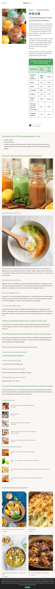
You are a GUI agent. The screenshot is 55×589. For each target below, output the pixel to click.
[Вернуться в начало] (27, 3)
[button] (4, 3)
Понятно (27, 587)
